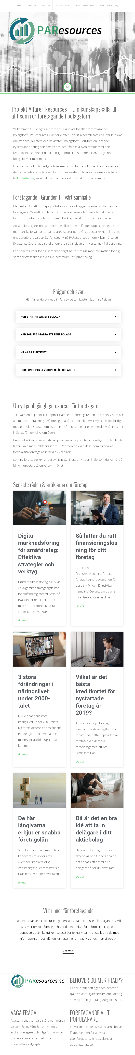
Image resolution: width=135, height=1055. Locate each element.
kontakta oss (25, 178)
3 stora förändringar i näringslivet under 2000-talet (36, 691)
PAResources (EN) (109, 5)
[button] (68, 317)
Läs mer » (23, 621)
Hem (19, 5)
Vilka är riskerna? (34, 352)
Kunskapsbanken (85, 5)
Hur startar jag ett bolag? (40, 316)
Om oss (46, 5)
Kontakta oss (63, 5)
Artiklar (31, 5)
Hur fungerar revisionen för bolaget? (48, 370)
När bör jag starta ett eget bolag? (46, 334)
